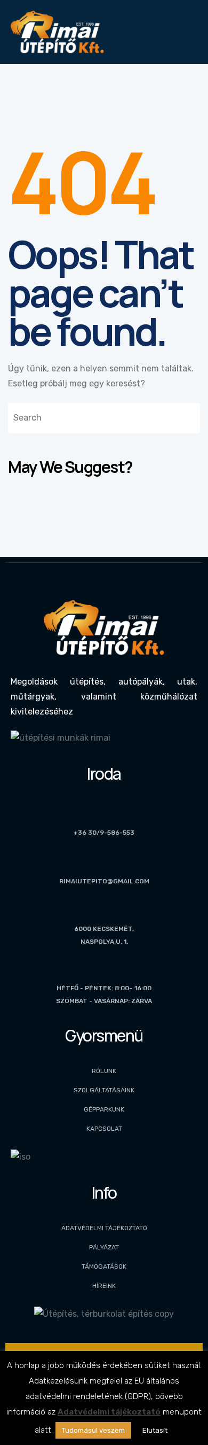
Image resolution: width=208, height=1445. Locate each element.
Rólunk (104, 1071)
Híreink (104, 1285)
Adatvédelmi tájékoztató (104, 1228)
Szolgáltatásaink (104, 1090)
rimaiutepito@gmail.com (104, 881)
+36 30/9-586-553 (104, 832)
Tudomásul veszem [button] (93, 1430)
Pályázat (104, 1247)
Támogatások (104, 1266)
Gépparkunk (104, 1109)
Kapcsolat (104, 1128)
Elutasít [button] (154, 1430)
